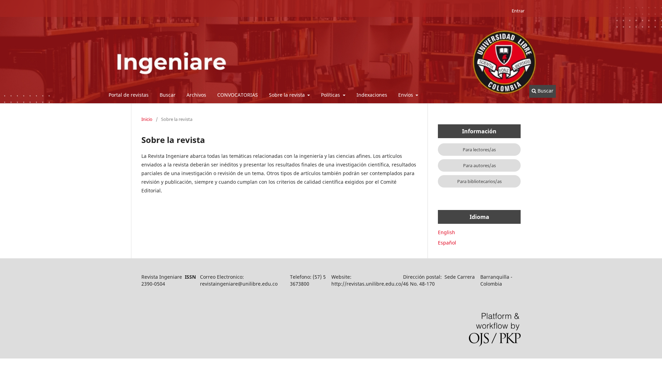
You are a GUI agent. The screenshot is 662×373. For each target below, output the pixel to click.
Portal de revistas (129, 95)
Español (447, 242)
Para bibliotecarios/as (479, 181)
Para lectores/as (479, 149)
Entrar (518, 11)
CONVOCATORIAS (237, 95)
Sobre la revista (287, 95)
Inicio (146, 119)
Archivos (196, 95)
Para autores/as (479, 165)
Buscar (167, 95)
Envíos (406, 95)
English (446, 232)
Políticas (331, 95)
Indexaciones (372, 95)
